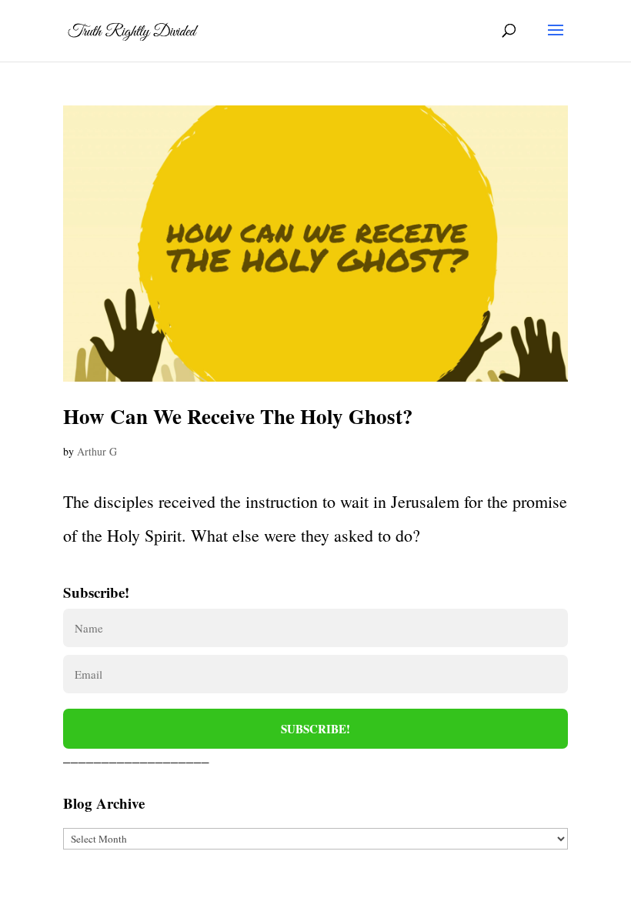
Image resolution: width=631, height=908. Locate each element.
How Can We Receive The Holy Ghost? (238, 416)
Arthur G (97, 451)
